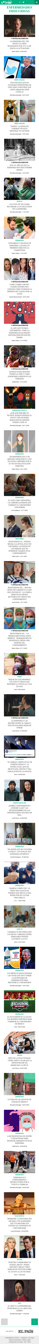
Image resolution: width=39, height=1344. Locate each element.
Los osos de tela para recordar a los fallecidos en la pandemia (19, 206)
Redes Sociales (19, 80)
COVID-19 (19, 201)
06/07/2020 (23, 1068)
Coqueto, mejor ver (19, 803)
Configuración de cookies (16, 1342)
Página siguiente (34, 1322)
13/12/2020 (23, 382)
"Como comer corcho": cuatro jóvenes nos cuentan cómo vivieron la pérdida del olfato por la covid (19, 289)
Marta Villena (15, 51)
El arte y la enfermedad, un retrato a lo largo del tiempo (19, 1308)
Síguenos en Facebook (20, 2)
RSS (25, 1342)
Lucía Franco (15, 731)
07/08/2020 (25, 857)
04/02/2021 (23, 51)
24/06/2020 (25, 1187)
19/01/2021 (25, 134)
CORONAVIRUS (19, 240)
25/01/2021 (25, 95)
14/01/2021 (25, 173)
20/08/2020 (21, 774)
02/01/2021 (26, 297)
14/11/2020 (23, 556)
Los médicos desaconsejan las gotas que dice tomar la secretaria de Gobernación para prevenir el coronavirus (19, 978)
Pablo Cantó (15, 556)
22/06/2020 (24, 1231)
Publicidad (24, 1338)
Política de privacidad (15, 1340)
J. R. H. (16, 900)
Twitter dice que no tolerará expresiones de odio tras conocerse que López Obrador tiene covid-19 (19, 87)
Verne (6, 2)
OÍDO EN (19, 1055)
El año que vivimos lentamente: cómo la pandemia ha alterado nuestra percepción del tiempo (19, 333)
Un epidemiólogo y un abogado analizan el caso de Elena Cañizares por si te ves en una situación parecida (19, 461)
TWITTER (19, 1259)
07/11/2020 (23, 648)
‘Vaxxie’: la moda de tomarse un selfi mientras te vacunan (19, 128)
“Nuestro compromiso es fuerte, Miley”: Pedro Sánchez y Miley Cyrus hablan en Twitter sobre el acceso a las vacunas (19, 1267)
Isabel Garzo (15, 1146)
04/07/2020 (25, 1105)
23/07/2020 (21, 942)
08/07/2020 (21, 1027)
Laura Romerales (15, 1231)
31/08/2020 (23, 731)
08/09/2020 (21, 689)
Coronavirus (19, 846)
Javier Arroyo (15, 602)
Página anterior (4, 1322)
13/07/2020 (25, 985)
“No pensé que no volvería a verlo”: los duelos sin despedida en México (19, 851)
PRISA (29, 1342)
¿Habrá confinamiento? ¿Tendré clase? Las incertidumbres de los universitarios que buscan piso (19, 810)
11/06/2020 (25, 1313)
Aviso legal (31, 1338)
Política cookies (26, 1340)
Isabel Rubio (15, 382)
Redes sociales (19, 123)
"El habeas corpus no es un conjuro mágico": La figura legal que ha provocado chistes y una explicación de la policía (19, 766)
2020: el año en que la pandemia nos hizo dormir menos (19, 167)
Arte (19, 1303)
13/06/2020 (21, 1275)
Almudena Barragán (15, 95)
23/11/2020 (23, 469)
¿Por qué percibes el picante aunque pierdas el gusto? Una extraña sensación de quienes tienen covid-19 (19, 417)
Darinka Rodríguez (15, 857)
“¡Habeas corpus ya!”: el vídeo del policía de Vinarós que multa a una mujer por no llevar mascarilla (19, 893)
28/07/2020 (22, 900)
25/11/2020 (25, 425)
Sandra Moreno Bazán (15, 297)
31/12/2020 (23, 340)
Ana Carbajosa (15, 510)
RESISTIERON (19, 539)
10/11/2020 (23, 602)
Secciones (36, 2)
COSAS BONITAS (19, 1216)
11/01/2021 (25, 212)
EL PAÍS (25, 1331)
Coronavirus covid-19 (19, 410)
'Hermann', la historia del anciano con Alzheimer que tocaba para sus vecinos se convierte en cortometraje (19, 1223)
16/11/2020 (24, 510)
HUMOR (19, 677)
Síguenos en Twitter (23, 2)
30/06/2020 (23, 1146)
